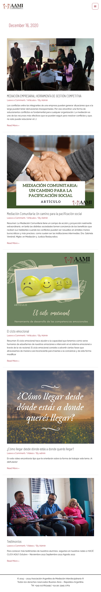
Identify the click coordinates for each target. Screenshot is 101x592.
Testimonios (14, 541)
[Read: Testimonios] (50, 507)
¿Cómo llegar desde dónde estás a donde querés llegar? (40, 449)
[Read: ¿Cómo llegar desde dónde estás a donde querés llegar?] (50, 407)
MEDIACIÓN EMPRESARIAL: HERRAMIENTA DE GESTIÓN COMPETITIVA (44, 96)
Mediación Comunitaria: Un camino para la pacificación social (44, 213)
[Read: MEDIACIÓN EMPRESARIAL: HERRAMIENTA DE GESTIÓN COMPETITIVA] (50, 64)
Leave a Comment (16, 100)
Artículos (31, 100)
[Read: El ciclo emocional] (50, 289)
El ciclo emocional (18, 331)
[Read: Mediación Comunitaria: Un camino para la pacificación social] (50, 171)
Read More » (13, 125)
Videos (30, 453)
